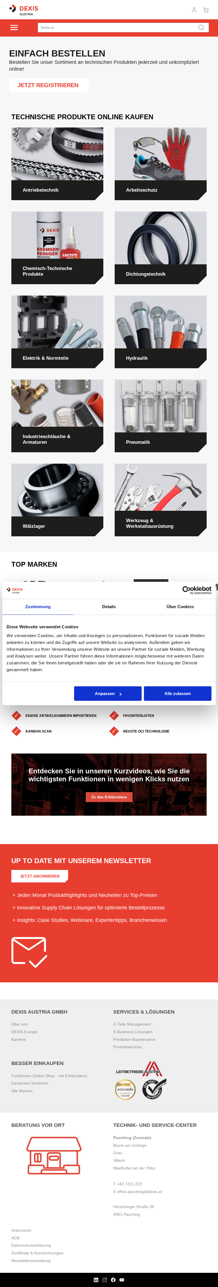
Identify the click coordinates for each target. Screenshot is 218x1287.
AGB (15, 1238)
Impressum (21, 1230)
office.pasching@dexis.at (139, 1191)
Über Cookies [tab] (180, 606)
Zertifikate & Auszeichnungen (37, 1253)
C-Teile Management (132, 1024)
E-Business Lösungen (132, 1031)
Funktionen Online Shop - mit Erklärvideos (49, 1075)
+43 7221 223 (129, 1184)
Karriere (18, 1039)
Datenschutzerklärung (31, 1245)
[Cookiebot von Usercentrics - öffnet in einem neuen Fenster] (186, 590)
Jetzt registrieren (49, 85)
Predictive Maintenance (134, 1039)
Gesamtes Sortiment (29, 1083)
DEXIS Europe (24, 1031)
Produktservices (127, 1047)
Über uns (19, 1024)
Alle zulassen (177, 693)
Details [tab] (109, 606)
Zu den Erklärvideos (109, 797)
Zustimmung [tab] (38, 606)
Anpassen (105, 693)
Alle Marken (22, 1091)
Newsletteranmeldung (31, 1260)
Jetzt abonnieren (40, 876)
